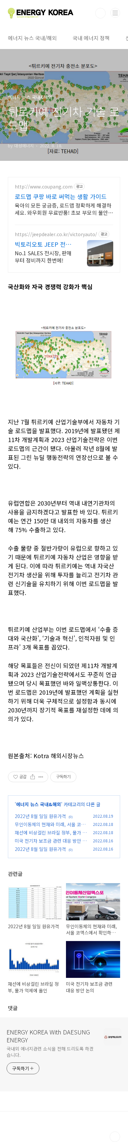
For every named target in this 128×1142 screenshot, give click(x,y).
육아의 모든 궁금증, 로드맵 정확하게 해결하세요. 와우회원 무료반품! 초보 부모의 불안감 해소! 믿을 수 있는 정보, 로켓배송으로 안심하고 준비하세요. (64, 208)
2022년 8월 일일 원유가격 (40, 816)
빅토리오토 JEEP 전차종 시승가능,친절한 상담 (43, 244)
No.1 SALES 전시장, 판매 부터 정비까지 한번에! (43, 256)
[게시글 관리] (41, 777)
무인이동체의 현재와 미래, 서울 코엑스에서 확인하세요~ (50, 827)
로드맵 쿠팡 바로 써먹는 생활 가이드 (61, 196)
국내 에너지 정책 (91, 38)
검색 (100, 13)
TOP (115, 1136)
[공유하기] (33, 777)
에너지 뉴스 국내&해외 (38, 804)
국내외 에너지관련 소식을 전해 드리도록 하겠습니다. (50, 1051)
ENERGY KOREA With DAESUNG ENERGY (48, 1036)
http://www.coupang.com (44, 186)
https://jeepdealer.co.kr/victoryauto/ (56, 234)
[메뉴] (115, 13)
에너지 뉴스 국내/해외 (32, 38)
